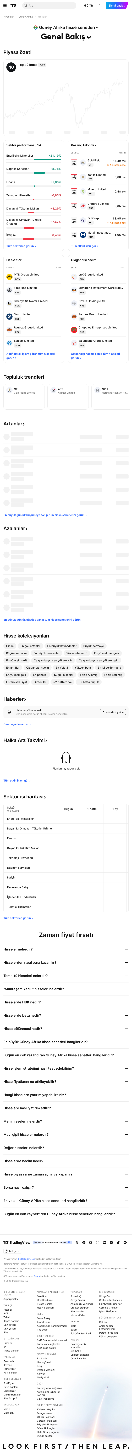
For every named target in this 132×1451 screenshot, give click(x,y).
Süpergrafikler (11, 1299)
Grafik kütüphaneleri (110, 1300)
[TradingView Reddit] (125, 1242)
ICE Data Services (26, 1259)
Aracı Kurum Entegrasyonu (107, 1327)
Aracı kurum (43, 1322)
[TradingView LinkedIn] (104, 1242)
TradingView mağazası (49, 1388)
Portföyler (8, 1383)
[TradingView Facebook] (83, 1242)
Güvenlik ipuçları (46, 1428)
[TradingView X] (77, 1242)
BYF (5, 1313)
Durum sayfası (45, 1435)
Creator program (79, 1307)
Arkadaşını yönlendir (81, 1303)
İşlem (73, 1325)
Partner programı (108, 1332)
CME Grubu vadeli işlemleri (52, 1340)
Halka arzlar (10, 1372)
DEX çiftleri (9, 1328)
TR (91, 5)
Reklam (103, 1322)
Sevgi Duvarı (77, 1300)
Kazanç (7, 1365)
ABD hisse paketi (46, 1347)
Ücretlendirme (45, 1300)
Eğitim (73, 1329)
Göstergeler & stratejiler (78, 1346)
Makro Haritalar (12, 1394)
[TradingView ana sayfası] (13, 5)
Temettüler (9, 1368)
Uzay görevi (44, 1362)
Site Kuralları (77, 1311)
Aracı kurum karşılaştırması (52, 1325)
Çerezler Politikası (47, 1420)
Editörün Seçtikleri (80, 1333)
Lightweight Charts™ (110, 1303)
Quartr (37, 1276)
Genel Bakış (43, 1318)
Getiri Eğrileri (10, 1387)
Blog (39, 1366)
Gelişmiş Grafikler (108, 1307)
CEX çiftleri (9, 1324)
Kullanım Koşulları (46, 1409)
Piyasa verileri (44, 1303)
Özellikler (42, 1296)
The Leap (42, 1329)
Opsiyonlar (9, 1390)
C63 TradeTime (45, 1398)
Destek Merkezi (45, 1369)
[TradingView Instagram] (97, 1242)
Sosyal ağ (75, 1296)
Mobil (6, 1409)
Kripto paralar (11, 1321)
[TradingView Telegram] (111, 1242)
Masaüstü (8, 1412)
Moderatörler (77, 1315)
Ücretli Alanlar (78, 1358)
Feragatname (44, 1413)
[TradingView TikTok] (118, 1242)
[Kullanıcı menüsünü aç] (100, 5)
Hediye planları (45, 1307)
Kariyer (41, 1373)
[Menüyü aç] (5, 5)
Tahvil (6, 1317)
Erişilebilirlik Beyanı (47, 1424)
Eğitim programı (108, 1336)
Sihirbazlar (76, 1350)
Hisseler (7, 1309)
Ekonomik (8, 1361)
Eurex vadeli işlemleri (48, 1344)
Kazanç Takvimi (82, 145)
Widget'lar (105, 1296)
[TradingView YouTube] (90, 1242)
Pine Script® (10, 1398)
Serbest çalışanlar (80, 1354)
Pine (5, 1332)
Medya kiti (43, 1377)
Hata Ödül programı (48, 1432)
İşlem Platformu (108, 1311)
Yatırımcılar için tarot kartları (48, 1393)
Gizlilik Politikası (45, 1416)
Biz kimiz (42, 1358)
